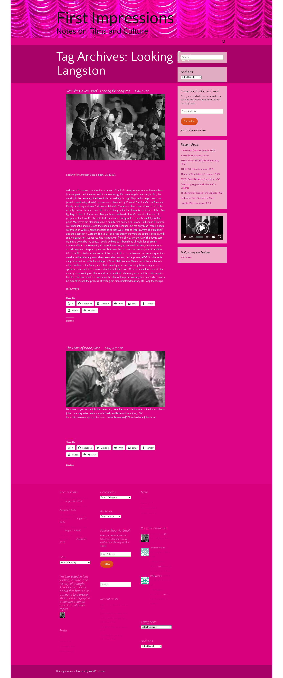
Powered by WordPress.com (90, 671)
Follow (107, 564)
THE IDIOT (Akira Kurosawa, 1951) (197, 169)
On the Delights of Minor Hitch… (160, 538)
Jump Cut (125, 277)
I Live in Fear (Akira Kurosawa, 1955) (198, 150)
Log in (143, 498)
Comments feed (149, 508)
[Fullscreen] (219, 237)
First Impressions (64, 671)
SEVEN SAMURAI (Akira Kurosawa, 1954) (200, 179)
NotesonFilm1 (156, 534)
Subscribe (189, 121)
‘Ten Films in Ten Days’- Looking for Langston (98, 91)
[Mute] (214, 237)
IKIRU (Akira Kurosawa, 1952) (195, 155)
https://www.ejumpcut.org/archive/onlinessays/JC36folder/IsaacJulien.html (113, 417)
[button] (202, 228)
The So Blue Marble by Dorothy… (160, 599)
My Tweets (186, 257)
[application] (202, 228)
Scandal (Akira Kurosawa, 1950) (196, 203)
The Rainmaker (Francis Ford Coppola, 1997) (202, 193)
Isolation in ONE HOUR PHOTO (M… (160, 580)
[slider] (199, 237)
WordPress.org (148, 513)
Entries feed (147, 503)
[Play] (185, 237)
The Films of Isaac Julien (83, 348)
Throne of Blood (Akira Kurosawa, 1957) (200, 174)
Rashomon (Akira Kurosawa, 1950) (197, 198)
